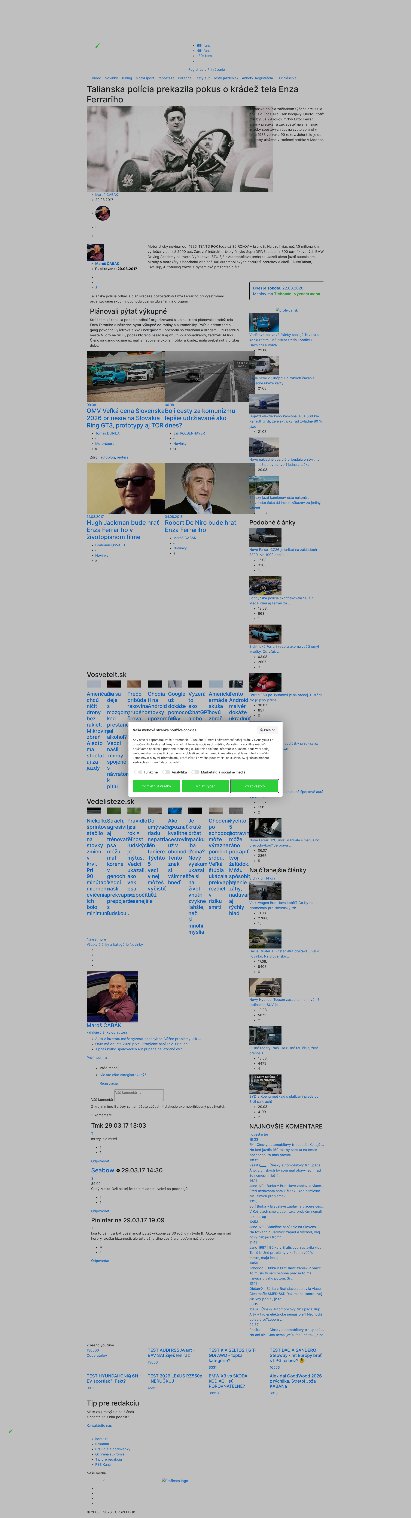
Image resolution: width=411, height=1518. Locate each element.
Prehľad (269, 730)
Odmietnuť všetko (156, 786)
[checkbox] (145, 772)
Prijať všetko (254, 786)
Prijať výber (205, 786)
